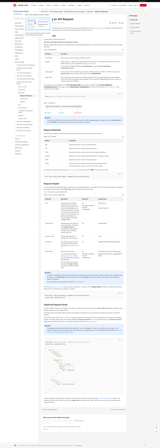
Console (130, 5)
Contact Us (114, 5)
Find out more (78, 445)
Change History (22, 118)
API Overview (21, 89)
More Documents (19, 62)
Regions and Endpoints (90, 63)
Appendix (20, 115)
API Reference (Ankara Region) (25, 124)
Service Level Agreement (22, 144)
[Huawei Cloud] (20, 5)
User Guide (18, 41)
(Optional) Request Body (136, 32)
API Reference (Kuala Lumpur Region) (24, 82)
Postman (105, 398)
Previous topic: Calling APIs (49, 409)
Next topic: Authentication (118, 409)
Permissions (18, 153)
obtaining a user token (96, 28)
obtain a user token (110, 87)
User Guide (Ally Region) (23, 127)
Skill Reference (19, 53)
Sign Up (143, 5)
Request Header (135, 27)
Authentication (24, 98)
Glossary (17, 138)
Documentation (123, 5)
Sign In (136, 5)
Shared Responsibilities (21, 141)
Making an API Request (26, 95)
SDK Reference (19, 50)
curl (99, 398)
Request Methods (135, 23)
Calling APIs (21, 92)
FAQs (16, 56)
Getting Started (19, 38)
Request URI (134, 19)
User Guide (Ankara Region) (24, 121)
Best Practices (19, 44)
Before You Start (22, 86)
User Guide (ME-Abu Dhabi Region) (26, 65)
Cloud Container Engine (56, 11)
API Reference (19, 47)
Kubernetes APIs (22, 107)
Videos (17, 59)
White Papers (18, 147)
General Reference (20, 135)
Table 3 (46, 192)
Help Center (44, 11)
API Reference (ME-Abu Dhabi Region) (24, 69)
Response (22, 101)
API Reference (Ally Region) (24, 130)
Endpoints (17, 150)
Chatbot (45, 429)
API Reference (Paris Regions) (24, 76)
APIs (19, 104)
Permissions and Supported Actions (25, 111)
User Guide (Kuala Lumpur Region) (26, 79)
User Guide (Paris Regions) (24, 73)
